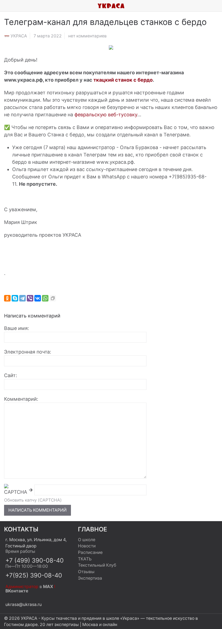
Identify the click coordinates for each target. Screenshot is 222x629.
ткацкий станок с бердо (123, 80)
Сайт (10, 375)
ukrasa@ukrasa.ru (23, 604)
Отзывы (86, 571)
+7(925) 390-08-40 (33, 575)
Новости (87, 545)
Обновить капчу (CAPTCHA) (33, 500)
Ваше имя (16, 328)
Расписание (90, 552)
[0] (218, 5)
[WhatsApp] (45, 298)
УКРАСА (19, 35)
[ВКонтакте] (37, 298)
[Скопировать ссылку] (53, 298)
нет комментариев (87, 35)
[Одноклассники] (7, 298)
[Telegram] (22, 298)
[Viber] (30, 298)
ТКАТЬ (85, 558)
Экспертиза (90, 578)
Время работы (20, 551)
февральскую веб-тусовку (105, 114)
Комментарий (20, 399)
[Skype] (15, 298)
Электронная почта (27, 352)
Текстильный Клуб (97, 565)
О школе (86, 539)
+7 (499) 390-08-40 (34, 560)
